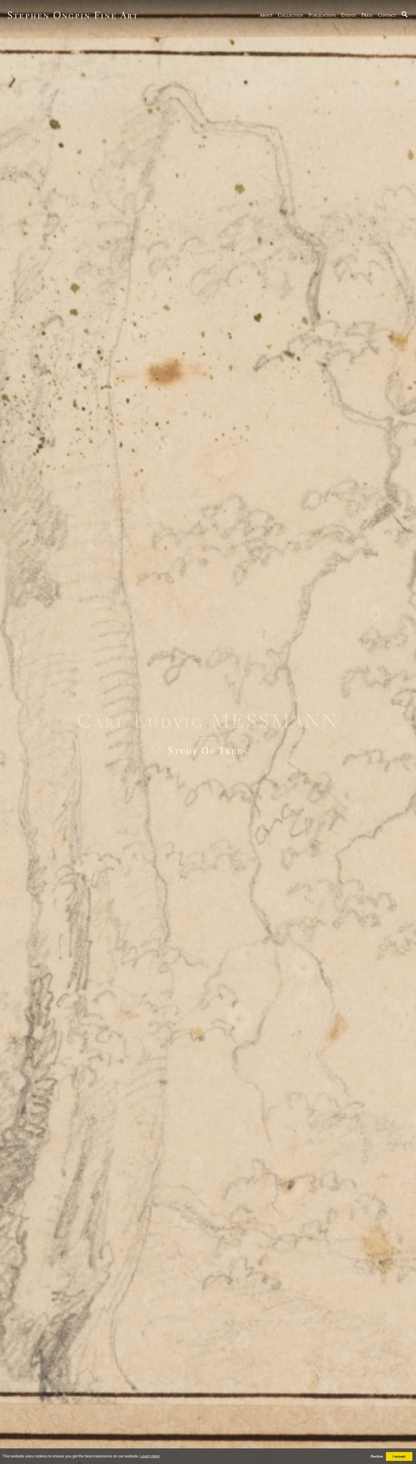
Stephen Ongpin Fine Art (72, 15)
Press (367, 15)
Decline (377, 1456)
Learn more (150, 1456)
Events (348, 15)
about (266, 15)
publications (322, 15)
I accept (399, 1456)
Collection (290, 15)
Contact (387, 15)
